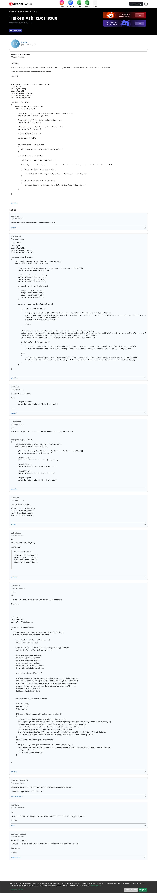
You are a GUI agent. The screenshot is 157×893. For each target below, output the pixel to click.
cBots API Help (31, 11)
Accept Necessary (131, 890)
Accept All (142, 890)
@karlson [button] (14, 772)
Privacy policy (96, 885)
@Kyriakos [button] (14, 203)
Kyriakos (24, 42)
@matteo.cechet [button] (16, 857)
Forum (19, 11)
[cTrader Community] (20, 3)
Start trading (136, 4)
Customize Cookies (16, 890)
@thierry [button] (13, 825)
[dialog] (78, 887)
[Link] (145, 227)
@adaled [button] (13, 228)
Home (11, 11)
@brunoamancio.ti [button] (16, 796)
